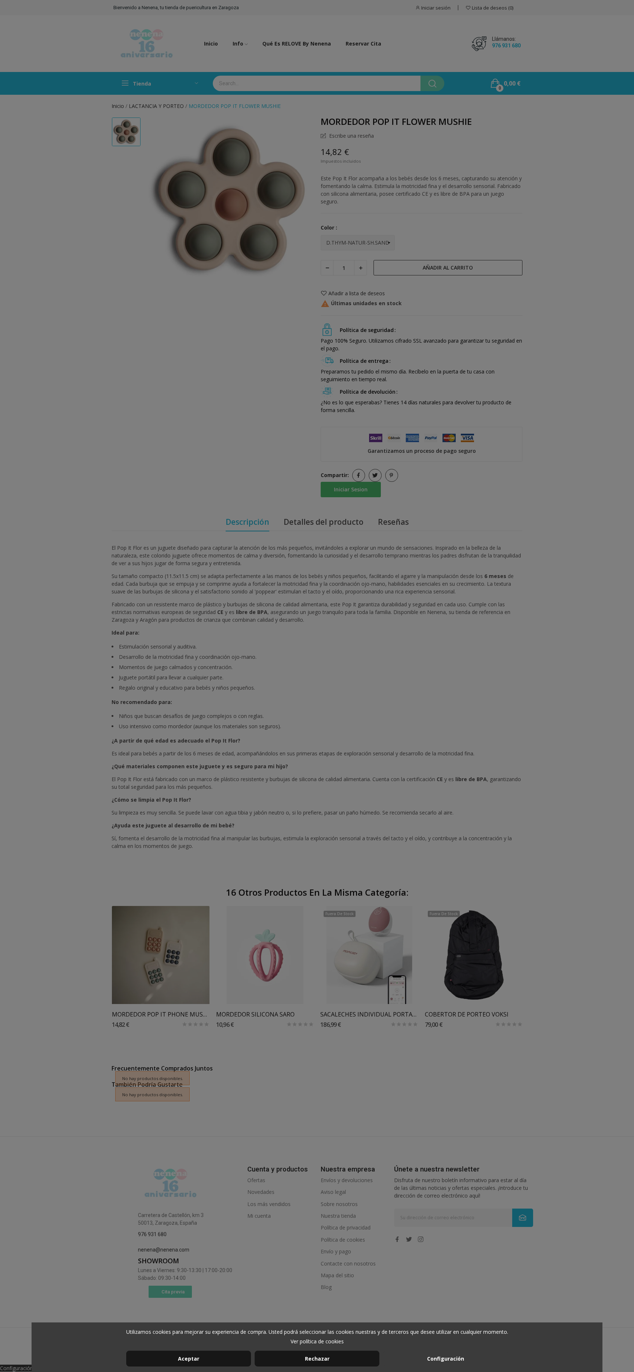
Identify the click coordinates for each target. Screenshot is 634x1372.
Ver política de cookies (317, 1341)
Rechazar (317, 1358)
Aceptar (188, 1358)
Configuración (445, 1358)
